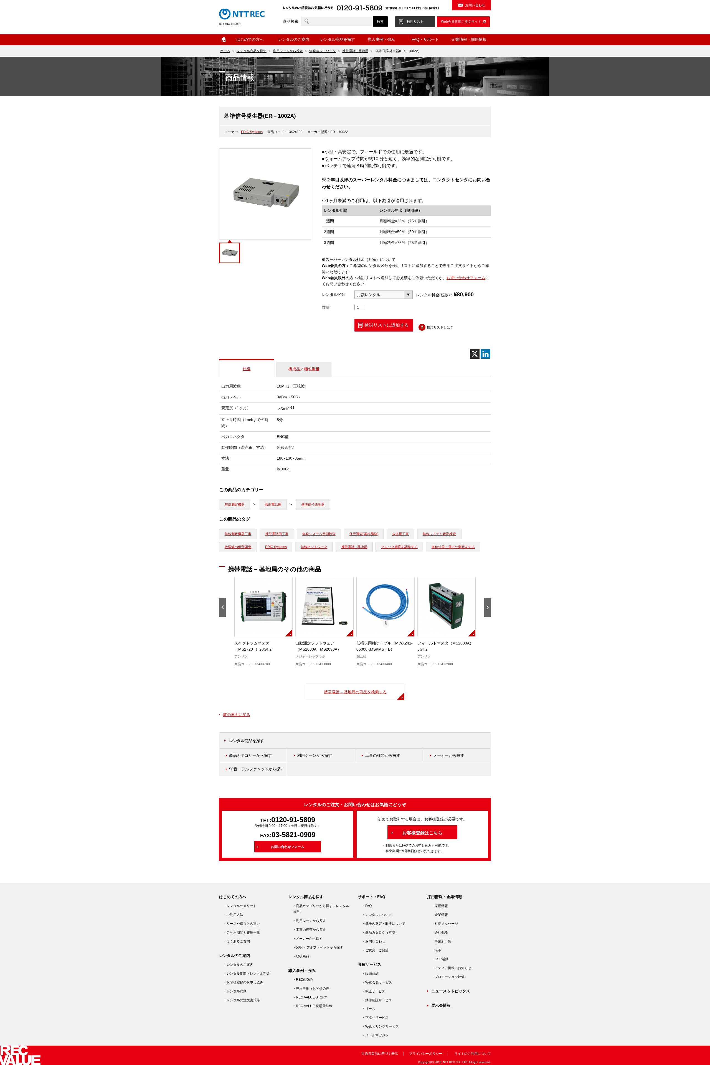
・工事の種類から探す (309, 930)
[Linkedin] (485, 354)
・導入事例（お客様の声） (313, 988)
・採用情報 (439, 906)
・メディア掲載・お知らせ (451, 968)
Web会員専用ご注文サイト (461, 22)
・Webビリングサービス (380, 1026)
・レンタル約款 (235, 991)
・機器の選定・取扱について (383, 924)
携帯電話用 (273, 504)
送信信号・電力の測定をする (453, 547)
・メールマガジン (375, 1035)
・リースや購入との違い (241, 924)
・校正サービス (373, 991)
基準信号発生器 (312, 504)
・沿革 (436, 950)
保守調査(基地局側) (363, 534)
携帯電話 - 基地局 (355, 51)
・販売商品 (370, 973)
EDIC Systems (252, 132)
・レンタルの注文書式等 (241, 1000)
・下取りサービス (375, 1018)
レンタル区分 (333, 294)
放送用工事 (400, 534)
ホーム (223, 39)
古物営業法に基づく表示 (379, 1054)
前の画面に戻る (236, 714)
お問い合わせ (475, 5)
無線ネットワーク (322, 51)
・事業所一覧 (441, 941)
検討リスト (415, 22)
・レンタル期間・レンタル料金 (246, 973)
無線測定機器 (235, 504)
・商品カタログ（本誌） (380, 932)
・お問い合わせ (373, 941)
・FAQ (367, 906)
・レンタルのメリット (240, 906)
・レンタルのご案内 (238, 965)
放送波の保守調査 (238, 547)
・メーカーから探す (308, 939)
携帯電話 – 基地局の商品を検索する (355, 692)
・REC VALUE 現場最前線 (312, 1006)
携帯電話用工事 (276, 534)
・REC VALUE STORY (310, 997)
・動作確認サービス (377, 1000)
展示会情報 (441, 1005)
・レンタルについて (377, 915)
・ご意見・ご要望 (375, 950)
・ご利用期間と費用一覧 (241, 932)
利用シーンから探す (288, 51)
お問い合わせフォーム (466, 278)
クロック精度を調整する (399, 547)
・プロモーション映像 (448, 977)
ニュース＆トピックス (450, 991)
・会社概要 (439, 932)
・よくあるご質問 (236, 941)
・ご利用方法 (233, 915)
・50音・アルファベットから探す (318, 947)
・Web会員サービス (377, 982)
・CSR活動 (439, 959)
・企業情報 (439, 915)
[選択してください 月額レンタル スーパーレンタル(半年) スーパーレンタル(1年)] (383, 295)
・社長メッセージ (444, 924)
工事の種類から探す (382, 755)
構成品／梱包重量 (304, 369)
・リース (368, 1009)
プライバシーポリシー (425, 1054)
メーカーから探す (448, 755)
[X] (475, 354)
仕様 (246, 368)
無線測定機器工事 (238, 534)
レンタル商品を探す (252, 51)
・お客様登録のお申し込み (243, 982)
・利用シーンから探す (309, 921)
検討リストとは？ (440, 327)
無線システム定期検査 (319, 534)
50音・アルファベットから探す (256, 769)
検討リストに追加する (386, 325)
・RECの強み (303, 980)
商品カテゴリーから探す (250, 755)
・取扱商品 (301, 956)
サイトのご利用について (472, 1054)
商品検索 (290, 21)
